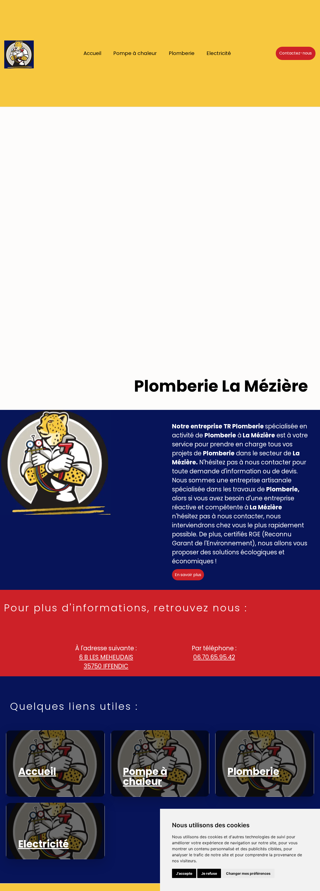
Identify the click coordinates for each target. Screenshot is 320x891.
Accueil (92, 53)
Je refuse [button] (209, 873)
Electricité (218, 53)
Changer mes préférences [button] (248, 873)
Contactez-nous (295, 53)
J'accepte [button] (184, 873)
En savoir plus (188, 575)
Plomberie (181, 53)
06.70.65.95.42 (214, 657)
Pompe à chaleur (135, 53)
